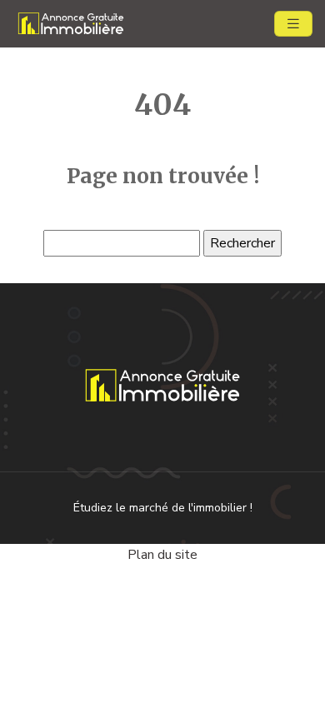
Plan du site (163, 555)
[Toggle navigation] (293, 24)
